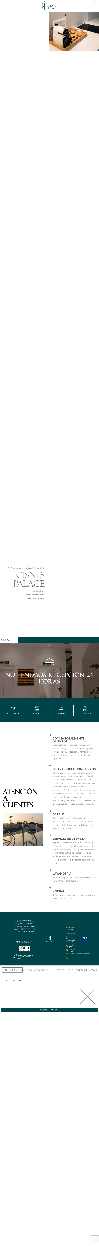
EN (7, 980)
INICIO (18, 941)
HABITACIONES (26, 941)
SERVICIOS (28, 943)
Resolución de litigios (38, 970)
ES (14, 980)
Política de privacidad (42, 969)
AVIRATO (94, 970)
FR (20, 980)
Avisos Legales (25, 969)
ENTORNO (20, 943)
